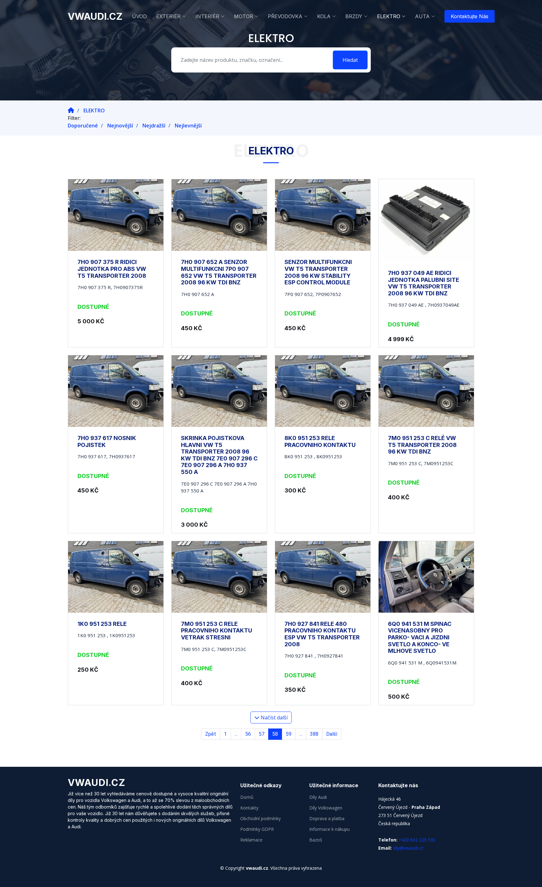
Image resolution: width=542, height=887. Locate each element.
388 (314, 734)
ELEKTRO (94, 110)
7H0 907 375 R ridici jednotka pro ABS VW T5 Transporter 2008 (111, 269)
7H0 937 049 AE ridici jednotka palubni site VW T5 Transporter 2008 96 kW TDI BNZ (423, 283)
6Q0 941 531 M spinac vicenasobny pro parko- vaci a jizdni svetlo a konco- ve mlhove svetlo (419, 637)
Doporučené (83, 125)
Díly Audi (318, 797)
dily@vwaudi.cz (408, 848)
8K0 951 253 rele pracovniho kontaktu (320, 441)
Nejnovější (120, 125)
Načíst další (273, 717)
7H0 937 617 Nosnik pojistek (106, 441)
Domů (246, 797)
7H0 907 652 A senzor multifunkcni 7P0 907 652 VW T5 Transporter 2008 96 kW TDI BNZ (219, 272)
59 (288, 734)
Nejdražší (153, 125)
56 (248, 734)
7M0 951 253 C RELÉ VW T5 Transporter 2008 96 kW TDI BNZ (422, 445)
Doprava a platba (326, 818)
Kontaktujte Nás (469, 16)
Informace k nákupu (329, 829)
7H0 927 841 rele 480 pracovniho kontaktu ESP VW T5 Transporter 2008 (322, 634)
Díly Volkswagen (325, 808)
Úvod (139, 16)
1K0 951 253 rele (102, 624)
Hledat (350, 59)
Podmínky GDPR (257, 829)
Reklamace (251, 840)
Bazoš (315, 840)
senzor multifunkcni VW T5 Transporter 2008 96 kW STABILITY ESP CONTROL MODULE (318, 272)
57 (261, 734)
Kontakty (249, 808)
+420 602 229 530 (417, 840)
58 (275, 734)
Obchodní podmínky (260, 818)
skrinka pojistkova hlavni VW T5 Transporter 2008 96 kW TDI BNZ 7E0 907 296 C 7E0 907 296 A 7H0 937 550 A (219, 455)
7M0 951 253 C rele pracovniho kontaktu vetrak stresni (216, 631)
